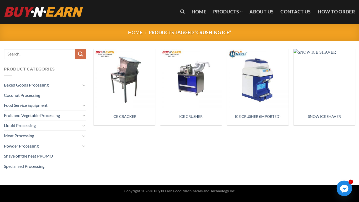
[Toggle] (84, 85)
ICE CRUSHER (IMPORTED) (257, 116)
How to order (336, 11)
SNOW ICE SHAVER (324, 116)
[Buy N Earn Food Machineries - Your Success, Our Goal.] (44, 11)
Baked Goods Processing (26, 84)
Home (199, 11)
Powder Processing (21, 145)
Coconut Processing (22, 95)
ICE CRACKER (124, 116)
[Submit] (80, 54)
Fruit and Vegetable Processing (32, 115)
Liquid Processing (20, 125)
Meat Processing (19, 135)
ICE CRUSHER (191, 116)
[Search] (182, 12)
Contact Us (295, 11)
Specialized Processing (24, 166)
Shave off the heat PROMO (28, 155)
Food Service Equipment (26, 105)
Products (226, 11)
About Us (261, 11)
